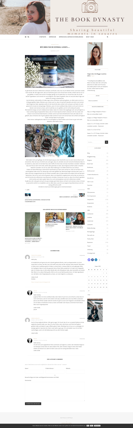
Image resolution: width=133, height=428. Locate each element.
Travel (88, 246)
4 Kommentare (81, 189)
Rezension (90, 242)
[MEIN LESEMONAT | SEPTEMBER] (82, 195)
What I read (90, 37)
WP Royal (70, 417)
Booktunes (90, 167)
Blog (88, 153)
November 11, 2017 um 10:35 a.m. (40, 292)
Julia (28, 189)
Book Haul (90, 163)
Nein (92, 425)
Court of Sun (97, 129)
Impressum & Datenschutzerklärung (71, 37)
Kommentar (28, 380)
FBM (88, 189)
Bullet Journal (90, 171)
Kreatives (89, 206)
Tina (88, 111)
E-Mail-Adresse (49, 368)
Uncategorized (91, 253)
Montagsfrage (91, 231)
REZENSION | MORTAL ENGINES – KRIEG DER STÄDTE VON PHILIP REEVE (74, 228)
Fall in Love (90, 181)
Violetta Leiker (36, 255)
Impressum (52, 37)
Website (68, 368)
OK (88, 425)
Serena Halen (35, 318)
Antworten (82, 255)
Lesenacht (90, 224)
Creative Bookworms (92, 174)
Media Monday (91, 228)
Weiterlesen (97, 425)
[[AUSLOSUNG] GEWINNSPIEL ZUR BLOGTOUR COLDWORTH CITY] (28, 194)
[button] (89, 259)
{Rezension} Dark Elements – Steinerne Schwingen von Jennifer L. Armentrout (33, 240)
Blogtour (89, 160)
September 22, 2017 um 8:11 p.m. (37, 257)
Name (27, 368)
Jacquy (89, 117)
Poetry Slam (90, 239)
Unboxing (89, 249)
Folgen (92, 76)
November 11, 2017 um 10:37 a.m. (40, 340)
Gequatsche (55, 44)
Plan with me (90, 235)
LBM (88, 210)
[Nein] (131, 426)
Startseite (42, 37)
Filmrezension (91, 192)
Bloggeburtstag (91, 156)
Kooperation (90, 203)
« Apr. (88, 294)
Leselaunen (90, 214)
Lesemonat (90, 221)
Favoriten (89, 185)
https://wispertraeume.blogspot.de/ (40, 282)
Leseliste (89, 217)
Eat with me (90, 178)
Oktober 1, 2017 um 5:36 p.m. (37, 319)
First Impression (91, 196)
